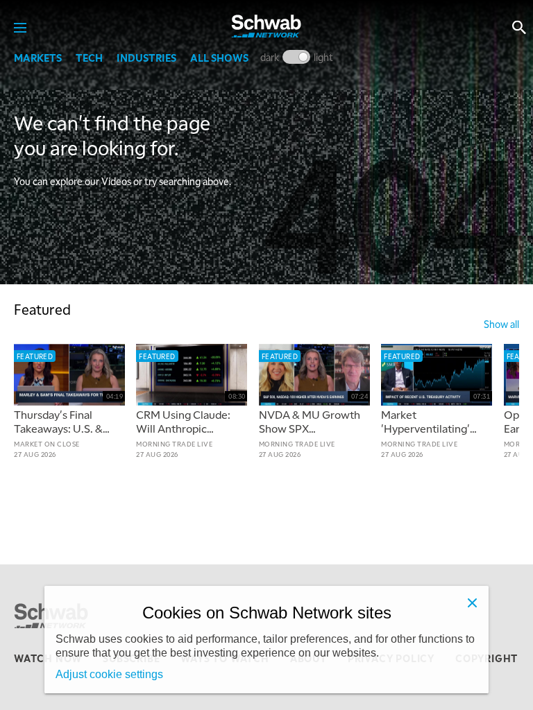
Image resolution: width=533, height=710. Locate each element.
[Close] (471, 602)
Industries (146, 57)
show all (501, 324)
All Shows (219, 57)
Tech (89, 57)
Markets (38, 57)
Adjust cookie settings (109, 674)
